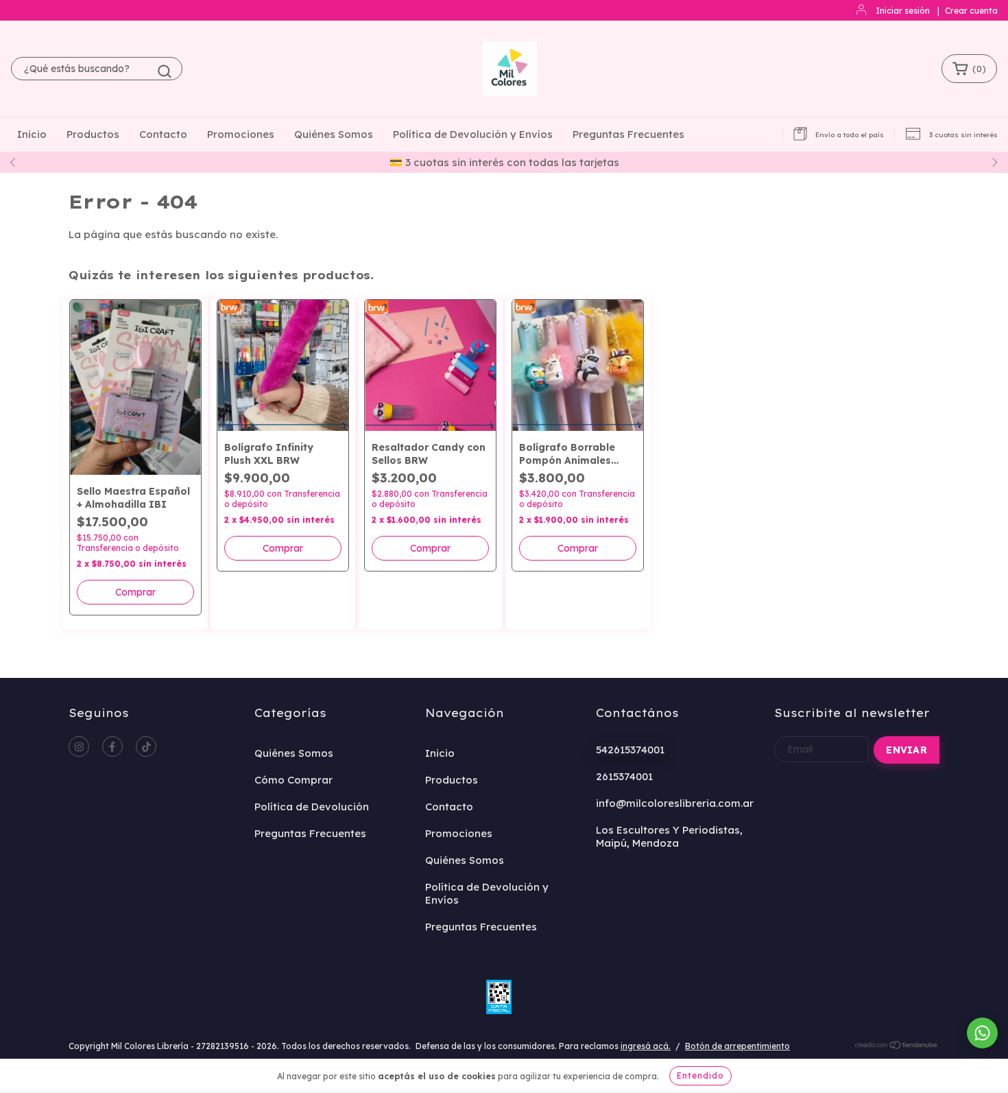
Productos (93, 134)
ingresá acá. (646, 1046)
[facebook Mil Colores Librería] (112, 746)
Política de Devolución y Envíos (473, 134)
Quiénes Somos (333, 134)
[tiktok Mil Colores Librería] (146, 746)
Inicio (32, 134)
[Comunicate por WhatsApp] (982, 1033)
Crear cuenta (971, 10)
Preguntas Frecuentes (628, 134)
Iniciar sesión (903, 10)
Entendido (700, 1075)
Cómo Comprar (293, 779)
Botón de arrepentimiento (737, 1046)
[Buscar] (164, 71)
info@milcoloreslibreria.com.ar (675, 803)
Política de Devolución (311, 806)
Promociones (240, 134)
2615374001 (624, 776)
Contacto (163, 134)
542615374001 (630, 749)
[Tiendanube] (896, 1047)
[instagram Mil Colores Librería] (79, 746)
